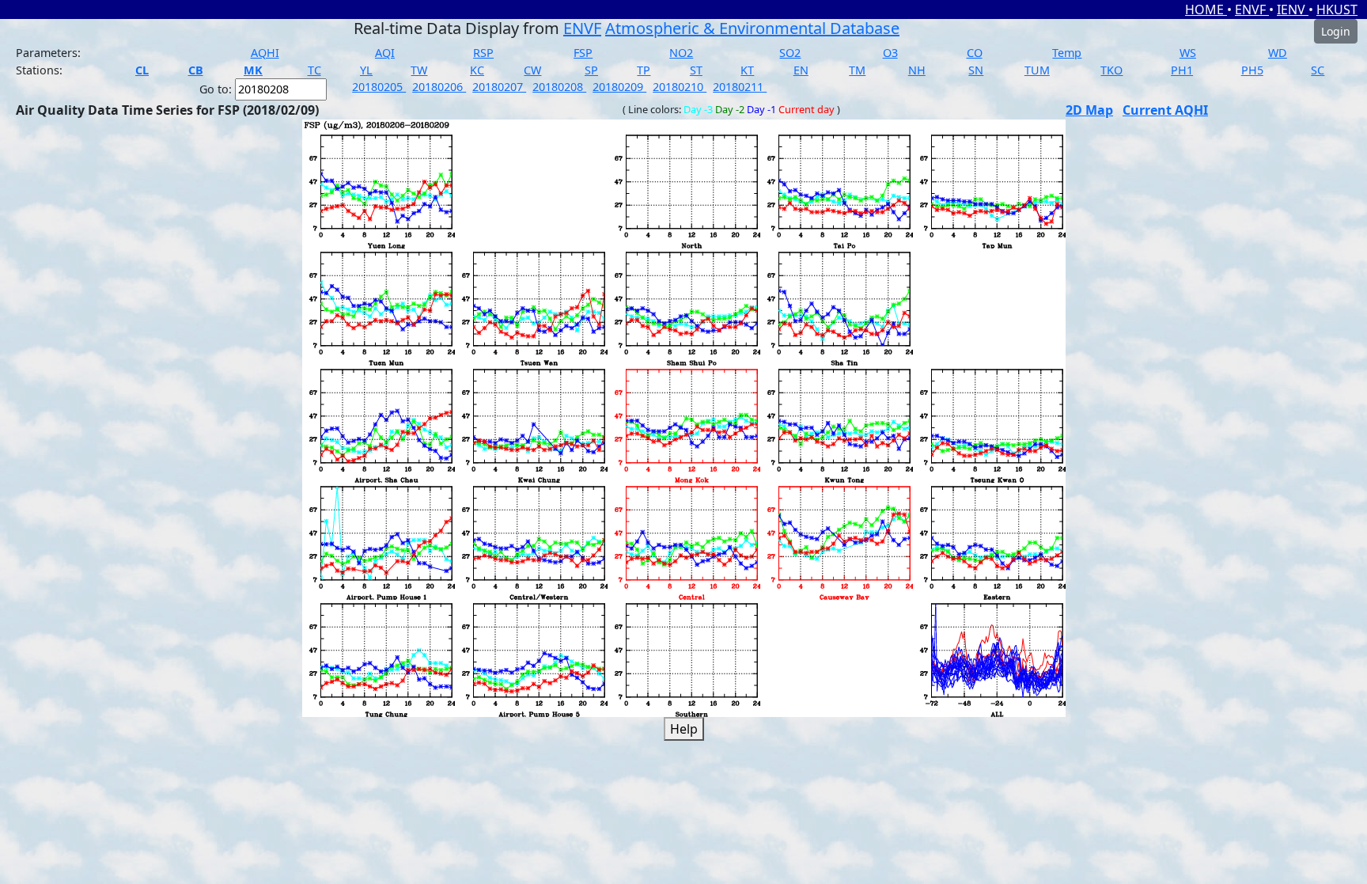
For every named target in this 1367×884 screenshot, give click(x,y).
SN (975, 70)
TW (419, 70)
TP (643, 70)
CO (975, 52)
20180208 (559, 86)
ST (696, 70)
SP (591, 70)
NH (917, 70)
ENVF (1252, 9)
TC (314, 70)
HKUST (1337, 9)
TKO (1111, 70)
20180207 (499, 86)
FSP (583, 52)
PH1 (1182, 70)
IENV (1292, 9)
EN (800, 70)
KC (477, 70)
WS (1188, 52)
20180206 (439, 86)
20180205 (379, 86)
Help (684, 729)
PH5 (1252, 70)
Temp (1066, 52)
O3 (890, 52)
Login (1335, 31)
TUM (1037, 70)
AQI (385, 52)
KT (747, 70)
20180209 (619, 86)
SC (1317, 70)
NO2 (681, 52)
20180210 (679, 86)
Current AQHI (1165, 110)
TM (857, 70)
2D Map (1089, 110)
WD (1277, 52)
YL (366, 70)
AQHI (265, 52)
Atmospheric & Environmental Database (752, 28)
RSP (483, 52)
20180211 (740, 86)
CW (532, 70)
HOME (1206, 9)
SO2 (790, 52)
